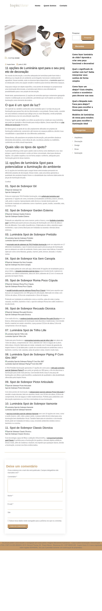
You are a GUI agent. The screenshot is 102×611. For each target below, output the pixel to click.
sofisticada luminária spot (50, 196)
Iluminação (78, 153)
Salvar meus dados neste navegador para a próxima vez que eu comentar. (35, 521)
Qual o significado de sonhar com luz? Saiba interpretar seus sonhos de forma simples (83, 75)
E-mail (10, 504)
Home (37, 6)
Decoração (78, 141)
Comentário (12, 477)
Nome (10, 496)
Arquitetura (78, 137)
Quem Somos (50, 6)
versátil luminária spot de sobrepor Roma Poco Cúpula (26, 290)
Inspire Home (11, 64)
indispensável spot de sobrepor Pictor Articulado (47, 392)
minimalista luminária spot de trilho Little (39, 340)
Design (77, 145)
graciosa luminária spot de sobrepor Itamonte (22, 414)
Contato (63, 6)
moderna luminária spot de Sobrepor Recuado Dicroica (39, 318)
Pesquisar (75, 33)
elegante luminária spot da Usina (27, 271)
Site (9, 512)
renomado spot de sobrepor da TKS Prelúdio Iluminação (27, 244)
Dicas (77, 149)
